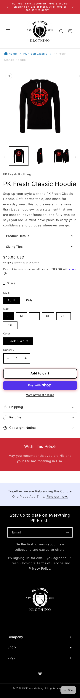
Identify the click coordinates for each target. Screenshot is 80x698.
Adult (11, 300)
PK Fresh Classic (35, 53)
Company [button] (15, 637)
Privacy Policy (39, 568)
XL (48, 316)
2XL (63, 316)
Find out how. (57, 496)
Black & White (18, 341)
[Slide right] (76, 157)
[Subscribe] (67, 532)
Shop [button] (11, 647)
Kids (29, 300)
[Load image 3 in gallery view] (61, 156)
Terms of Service (51, 563)
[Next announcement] (73, 7)
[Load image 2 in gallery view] (39, 156)
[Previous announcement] (7, 7)
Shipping (8, 262)
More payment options (40, 394)
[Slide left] (4, 157)
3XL (10, 325)
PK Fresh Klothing (32, 688)
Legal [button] (11, 657)
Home (13, 53)
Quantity (8, 350)
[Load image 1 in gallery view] (18, 156)
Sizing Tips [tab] (14, 246)
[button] (8, 31)
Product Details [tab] (17, 236)
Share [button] (11, 283)
